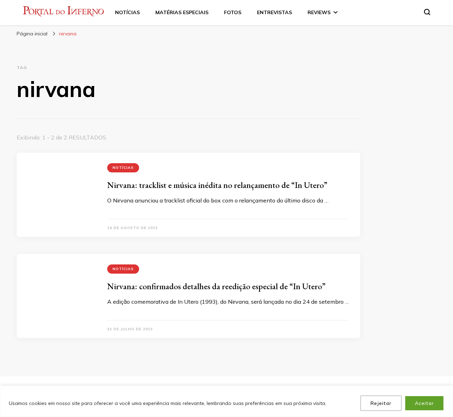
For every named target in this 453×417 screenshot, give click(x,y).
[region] (226, 401)
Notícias (123, 167)
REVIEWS (319, 12)
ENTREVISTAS (274, 12)
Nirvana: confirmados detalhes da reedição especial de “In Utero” (216, 286)
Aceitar (424, 403)
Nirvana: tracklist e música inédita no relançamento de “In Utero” (217, 184)
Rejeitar (381, 403)
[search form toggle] (427, 12)
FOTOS (232, 12)
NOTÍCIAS (127, 12)
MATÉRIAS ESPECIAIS (181, 12)
